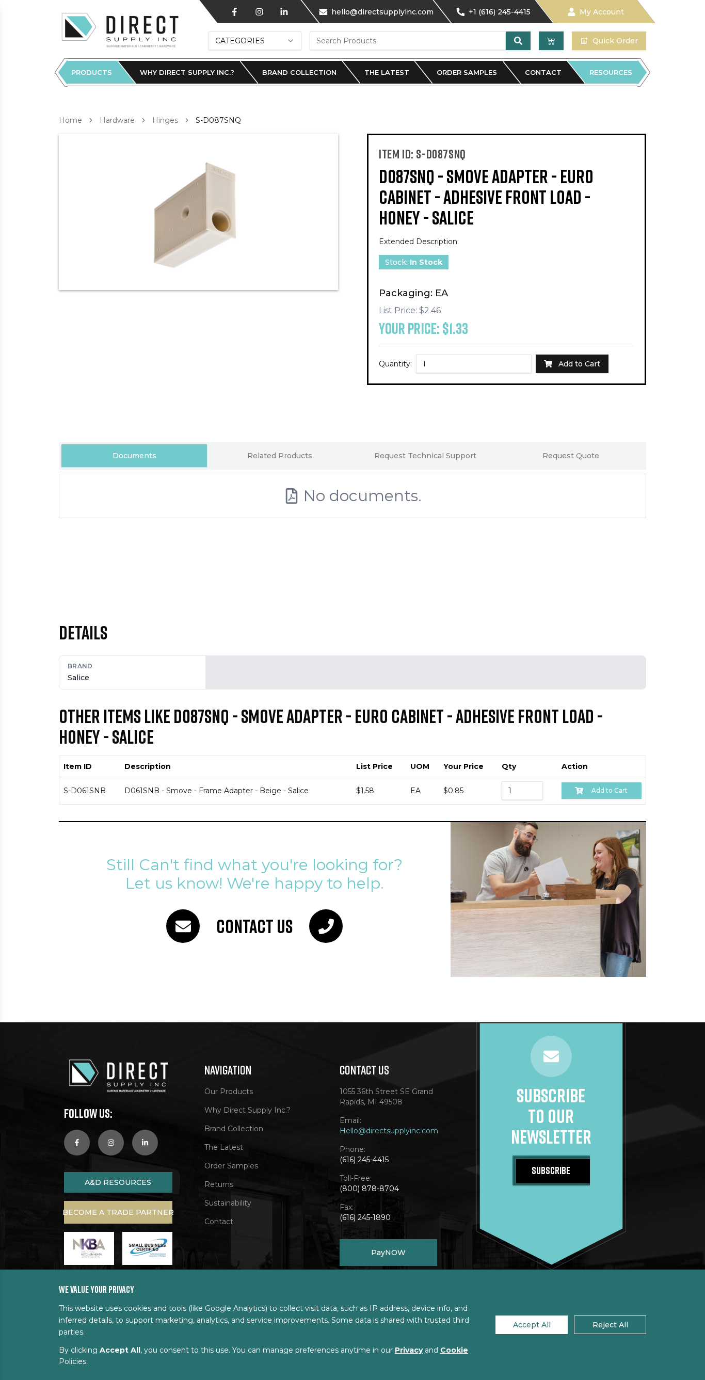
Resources (610, 72)
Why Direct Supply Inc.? (187, 72)
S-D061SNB (84, 790)
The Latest (386, 72)
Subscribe (551, 1170)
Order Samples (467, 72)
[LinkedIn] (283, 12)
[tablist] (352, 456)
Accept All (532, 1324)
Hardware (117, 120)
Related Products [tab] (279, 455)
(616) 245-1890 (365, 1217)
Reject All (610, 1324)
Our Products (228, 1091)
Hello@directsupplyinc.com (389, 1130)
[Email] (183, 926)
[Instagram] (259, 12)
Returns (218, 1184)
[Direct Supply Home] (119, 29)
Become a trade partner (118, 1212)
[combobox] (255, 40)
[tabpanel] (352, 525)
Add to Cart (609, 790)
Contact (543, 72)
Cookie (454, 1350)
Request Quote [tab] (570, 455)
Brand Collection (299, 72)
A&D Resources (118, 1182)
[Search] (518, 40)
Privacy (409, 1350)
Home (70, 120)
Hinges (165, 120)
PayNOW (388, 1252)
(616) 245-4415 (364, 1159)
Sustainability (227, 1203)
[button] (198, 212)
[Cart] (551, 40)
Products (91, 72)
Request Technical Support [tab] (425, 455)
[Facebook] (234, 12)
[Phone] (326, 926)
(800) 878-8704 (369, 1188)
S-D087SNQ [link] (218, 120)
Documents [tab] (134, 455)
